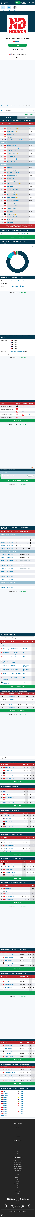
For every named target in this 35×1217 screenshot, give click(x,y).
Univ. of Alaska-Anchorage (14, 653)
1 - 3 (30, 412)
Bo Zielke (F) (8, 888)
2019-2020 (3, 554)
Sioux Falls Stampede (16, 677)
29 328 (18, 57)
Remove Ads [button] (22, 62)
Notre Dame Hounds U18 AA (17, 351)
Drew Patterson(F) (11, 211)
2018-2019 (3, 557)
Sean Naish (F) (8, 1053)
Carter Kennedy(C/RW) (12, 189)
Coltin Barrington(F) (12, 170)
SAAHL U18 (18, 41)
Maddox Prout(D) (11, 159)
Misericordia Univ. (15, 648)
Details (30, 476)
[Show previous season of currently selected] (1, 110)
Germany (17, 1134)
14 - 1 (30, 417)
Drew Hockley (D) (6, 653)
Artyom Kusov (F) (9, 891)
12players (5, 1095)
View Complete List (17, 686)
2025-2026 (3, 537)
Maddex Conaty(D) (11, 150)
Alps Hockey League (26, 665)
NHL (24, 673)
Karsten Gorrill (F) (9, 869)
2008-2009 (3, 585)
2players (5, 1103)
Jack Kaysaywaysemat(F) (13, 184)
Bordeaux (13, 682)
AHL (17, 1149)
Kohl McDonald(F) (11, 203)
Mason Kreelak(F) (11, 192)
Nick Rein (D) (6, 665)
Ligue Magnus (26, 682)
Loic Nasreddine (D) (6, 678)
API (17, 1187)
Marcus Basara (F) (9, 775)
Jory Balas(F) (10, 167)
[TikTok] (28, 1206)
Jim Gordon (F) (8, 990)
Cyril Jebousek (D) (9, 899)
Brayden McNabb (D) (5, 674)
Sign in (24, 2)
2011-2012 (3, 576)
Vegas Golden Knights (16, 673)
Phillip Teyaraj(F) (11, 219)
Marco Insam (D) (6, 670)
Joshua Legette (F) (9, 875)
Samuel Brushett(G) (12, 128)
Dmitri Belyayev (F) (9, 770)
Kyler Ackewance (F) (9, 797)
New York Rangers (18, 1166)
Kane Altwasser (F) (9, 767)
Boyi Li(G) (9, 137)
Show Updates (18, 49)
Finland (17, 1132)
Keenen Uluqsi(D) (11, 161)
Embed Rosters (29, 114)
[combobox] (1, 638)
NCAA (24, 652)
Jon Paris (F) (8, 773)
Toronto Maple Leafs (17, 1170)
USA (17, 1130)
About (17, 1179)
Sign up (18, 2)
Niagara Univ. (14, 644)
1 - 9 (30, 409)
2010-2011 (3, 579)
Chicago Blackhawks (17, 1160)
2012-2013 (3, 574)
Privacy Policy (17, 1183)
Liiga (17, 1151)
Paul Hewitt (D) (8, 842)
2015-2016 (3, 565)
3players (5, 1097)
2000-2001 (3, 587)
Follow (17, 45)
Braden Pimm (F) (9, 827)
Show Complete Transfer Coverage (17, 480)
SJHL (24, 656)
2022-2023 (3, 543)
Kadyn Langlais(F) (11, 195)
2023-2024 (3, 540)
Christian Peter (23, 233)
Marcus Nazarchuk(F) (12, 206)
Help (17, 1181)
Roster (8, 117)
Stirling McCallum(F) (12, 200)
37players (5, 1093)
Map (22, 286)
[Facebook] (7, 1206)
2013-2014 (3, 571)
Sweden (17, 1126)
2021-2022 (3, 545)
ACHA (24, 644)
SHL (17, 1147)
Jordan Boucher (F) (9, 778)
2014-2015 (3, 568)
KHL (17, 1145)
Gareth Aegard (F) (9, 893)
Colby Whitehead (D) (10, 872)
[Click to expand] (33, 120)
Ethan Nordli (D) (5, 657)
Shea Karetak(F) (11, 181)
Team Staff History (17, 237)
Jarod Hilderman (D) (6, 682)
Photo (17, 1185)
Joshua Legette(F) (11, 197)
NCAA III (25, 648)
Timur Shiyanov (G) (9, 475)
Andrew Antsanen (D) (10, 840)
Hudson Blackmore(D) (12, 148)
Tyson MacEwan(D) (11, 153)
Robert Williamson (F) (10, 845)
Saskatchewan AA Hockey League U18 (20, 280)
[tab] (9, 117)
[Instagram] (17, 1206)
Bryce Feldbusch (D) (9, 864)
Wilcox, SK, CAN (14, 286)
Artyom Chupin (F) (9, 851)
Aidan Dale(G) (10, 134)
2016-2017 (3, 563)
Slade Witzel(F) (10, 222)
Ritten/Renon (14, 669)
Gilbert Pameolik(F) (11, 208)
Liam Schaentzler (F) (6, 649)
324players (5, 1091)
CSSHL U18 (26, 661)
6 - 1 (30, 414)
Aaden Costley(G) (11, 131)
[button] (17, 45)
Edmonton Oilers (17, 1164)
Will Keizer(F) (10, 186)
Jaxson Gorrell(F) (11, 178)
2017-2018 (3, 560)
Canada (17, 1128)
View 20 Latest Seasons (17, 710)
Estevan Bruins (14, 656)
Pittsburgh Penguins (17, 1168)
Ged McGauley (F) (9, 1056)
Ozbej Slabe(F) (10, 214)
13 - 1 (30, 406)
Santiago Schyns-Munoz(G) (13, 139)
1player (5, 1115)
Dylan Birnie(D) (10, 145)
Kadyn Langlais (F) (6, 661)
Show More (17, 420)
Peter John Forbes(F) (12, 175)
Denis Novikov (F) (9, 791)
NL (17, 1153)
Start (2, 106)
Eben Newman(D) (11, 156)
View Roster (11, 696)
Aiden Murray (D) (6, 644)
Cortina (13, 665)
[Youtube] (23, 1206)
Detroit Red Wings (17, 1162)
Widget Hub (17, 1177)
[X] (12, 1206)
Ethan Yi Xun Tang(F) (12, 217)
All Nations (17, 1136)
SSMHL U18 (10, 560)
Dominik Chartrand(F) (12, 172)
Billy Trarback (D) (9, 848)
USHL (24, 677)
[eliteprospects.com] (4, 2)
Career (17, 1193)
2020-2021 (3, 548)
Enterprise (17, 1191)
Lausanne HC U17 (12, 477)
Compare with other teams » (21, 226)
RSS (17, 1189)
